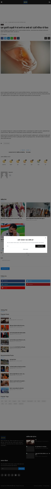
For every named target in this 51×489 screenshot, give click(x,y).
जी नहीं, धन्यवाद (25, 249)
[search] (49, 2)
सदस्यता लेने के (40, 246)
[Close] (45, 237)
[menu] (1, 2)
